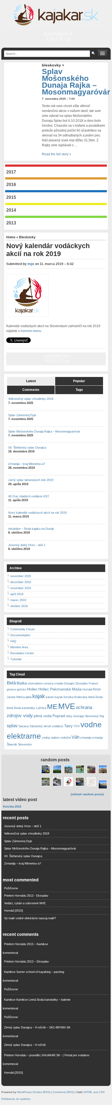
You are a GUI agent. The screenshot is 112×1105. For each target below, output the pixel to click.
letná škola (95, 697)
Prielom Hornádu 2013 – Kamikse (26, 944)
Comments (30, 390)
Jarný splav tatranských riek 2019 (30, 480)
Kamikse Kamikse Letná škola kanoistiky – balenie (37, 999)
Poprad (58, 716)
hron (97, 689)
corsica (48, 683)
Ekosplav (82, 683)
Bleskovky (27, 237)
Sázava (23, 726)
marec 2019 (18, 600)
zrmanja (97, 737)
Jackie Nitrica (16, 697)
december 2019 (20, 582)
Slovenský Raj (94, 716)
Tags (79, 390)
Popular (79, 381)
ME (52, 706)
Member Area (19, 647)
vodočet (65, 737)
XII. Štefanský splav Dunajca (27, 447)
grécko (21, 689)
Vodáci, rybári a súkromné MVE (25, 903)
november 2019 (20, 588)
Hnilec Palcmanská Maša (60, 689)
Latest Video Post (20, 799)
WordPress (24, 1092)
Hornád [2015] (13, 910)
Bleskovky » (53, 65)
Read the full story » (56, 154)
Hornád (87, 689)
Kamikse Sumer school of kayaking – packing (34, 971)
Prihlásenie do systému (15, 1098)
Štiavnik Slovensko (19, 744)
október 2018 (19, 606)
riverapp (78, 716)
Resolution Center (22, 653)
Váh (75, 737)
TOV (76, 726)
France (93, 683)
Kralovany (81, 697)
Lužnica (41, 708)
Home (11, 237)
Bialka (22, 683)
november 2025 (20, 576)
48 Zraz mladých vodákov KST (28, 496)
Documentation (20, 635)
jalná (29, 697)
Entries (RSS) (41, 1092)
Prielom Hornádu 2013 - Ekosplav (26, 895)
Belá (11, 682)
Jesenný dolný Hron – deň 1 (26, 545)
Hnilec (32, 689)
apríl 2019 (16, 594)
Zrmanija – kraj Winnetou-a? (26, 463)
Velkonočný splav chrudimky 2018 (30, 398)
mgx (30, 264)
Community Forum (22, 629)
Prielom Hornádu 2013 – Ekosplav (26, 961)
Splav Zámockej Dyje (22, 415)
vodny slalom (50, 737)
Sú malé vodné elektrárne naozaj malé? (30, 918)
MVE (66, 706)
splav (12, 725)
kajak (38, 696)
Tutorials (16, 659)
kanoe (50, 697)
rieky (69, 716)
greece (11, 689)
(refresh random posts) (87, 794)
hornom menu (31, 331)
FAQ (13, 641)
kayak (59, 697)
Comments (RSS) (63, 1092)
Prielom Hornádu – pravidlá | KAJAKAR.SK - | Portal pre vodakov (46, 1055)
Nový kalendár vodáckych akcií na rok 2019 (37, 512)
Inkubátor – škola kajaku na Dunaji (31, 528)
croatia (58, 683)
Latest (31, 381)
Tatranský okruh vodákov (46, 726)
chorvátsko (35, 683)
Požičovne (11, 888)
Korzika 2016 (12, 806)
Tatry (68, 726)
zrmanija (85, 737)
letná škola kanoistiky (21, 708)
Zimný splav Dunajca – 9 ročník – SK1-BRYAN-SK (37, 1027)
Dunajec (69, 683)
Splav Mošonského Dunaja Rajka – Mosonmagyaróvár (76, 81)
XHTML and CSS (94, 1092)
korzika (68, 697)
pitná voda (43, 716)
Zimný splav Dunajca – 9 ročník (25, 1044)
